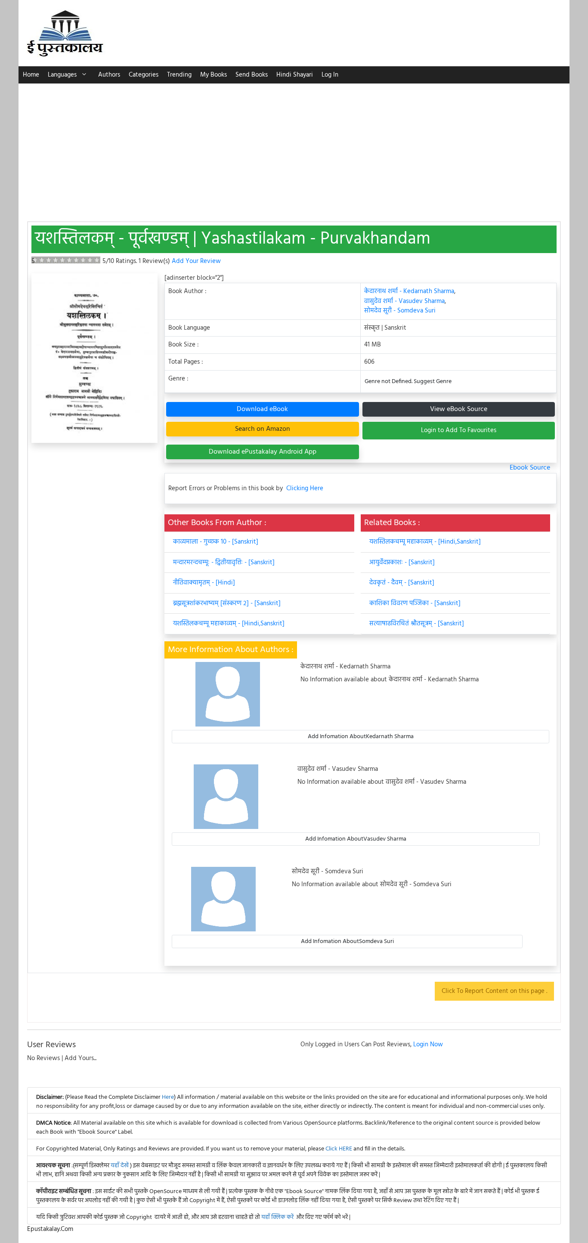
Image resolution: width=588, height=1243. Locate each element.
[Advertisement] (294, 148)
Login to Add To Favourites (458, 430)
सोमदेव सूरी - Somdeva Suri (400, 311)
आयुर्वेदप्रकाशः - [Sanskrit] (402, 562)
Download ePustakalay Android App (262, 452)
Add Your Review (196, 261)
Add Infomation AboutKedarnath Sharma (361, 737)
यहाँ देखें (120, 1166)
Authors (109, 75)
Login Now (428, 1044)
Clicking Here (304, 489)
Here (168, 1097)
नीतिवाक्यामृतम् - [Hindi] (204, 583)
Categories (143, 75)
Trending (179, 75)
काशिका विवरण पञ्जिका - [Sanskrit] (415, 603)
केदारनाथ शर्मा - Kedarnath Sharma (409, 291)
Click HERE (338, 1149)
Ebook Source (530, 467)
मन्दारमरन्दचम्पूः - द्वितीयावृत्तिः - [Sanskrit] (224, 562)
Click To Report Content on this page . (494, 991)
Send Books (251, 75)
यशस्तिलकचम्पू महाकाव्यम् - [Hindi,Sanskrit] (229, 623)
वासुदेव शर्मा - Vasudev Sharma (404, 301)
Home (31, 75)
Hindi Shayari (294, 75)
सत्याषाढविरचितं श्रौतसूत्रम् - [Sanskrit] (416, 623)
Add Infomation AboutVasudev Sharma (355, 839)
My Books (213, 75)
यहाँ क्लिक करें (277, 1217)
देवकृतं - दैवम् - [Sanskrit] (401, 583)
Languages (62, 75)
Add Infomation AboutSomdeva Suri (347, 941)
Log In (330, 75)
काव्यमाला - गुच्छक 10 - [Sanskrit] (215, 542)
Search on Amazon (262, 429)
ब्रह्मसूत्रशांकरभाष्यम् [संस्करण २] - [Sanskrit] (227, 603)
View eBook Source (458, 409)
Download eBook (262, 409)
